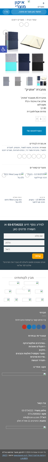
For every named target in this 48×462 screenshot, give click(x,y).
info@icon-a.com (31, 417)
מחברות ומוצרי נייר (32, 150)
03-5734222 (15, 224)
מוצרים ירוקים (18, 20)
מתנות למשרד (26, 148)
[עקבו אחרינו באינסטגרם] (39, 327)
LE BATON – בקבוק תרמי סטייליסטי (37, 201)
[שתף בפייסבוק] (39, 156)
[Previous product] (21, 24)
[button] (3, 4)
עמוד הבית (31, 20)
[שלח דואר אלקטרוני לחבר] (29, 156)
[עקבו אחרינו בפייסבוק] (43, 327)
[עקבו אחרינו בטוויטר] (34, 327)
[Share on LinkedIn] (19, 156)
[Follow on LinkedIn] (29, 327)
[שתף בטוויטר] (34, 156)
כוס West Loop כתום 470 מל (13, 201)
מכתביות (35, 148)
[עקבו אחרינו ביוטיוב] (24, 327)
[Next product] (27, 24)
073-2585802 (34, 414)
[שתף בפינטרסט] (24, 156)
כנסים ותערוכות (19, 150)
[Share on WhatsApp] (43, 156)
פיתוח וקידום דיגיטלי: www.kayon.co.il (29, 455)
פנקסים (17, 148)
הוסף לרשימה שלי (34, 131)
